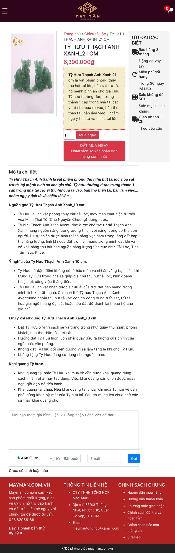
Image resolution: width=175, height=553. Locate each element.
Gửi (134, 458)
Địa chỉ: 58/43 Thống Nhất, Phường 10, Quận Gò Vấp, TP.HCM (91, 510)
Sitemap (134, 537)
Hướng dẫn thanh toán (145, 499)
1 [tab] (33, 121)
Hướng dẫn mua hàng (144, 492)
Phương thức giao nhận (146, 506)
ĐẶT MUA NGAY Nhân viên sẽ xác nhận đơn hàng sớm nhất (94, 151)
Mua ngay (87, 135)
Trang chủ (72, 34)
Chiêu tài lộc (95, 34)
